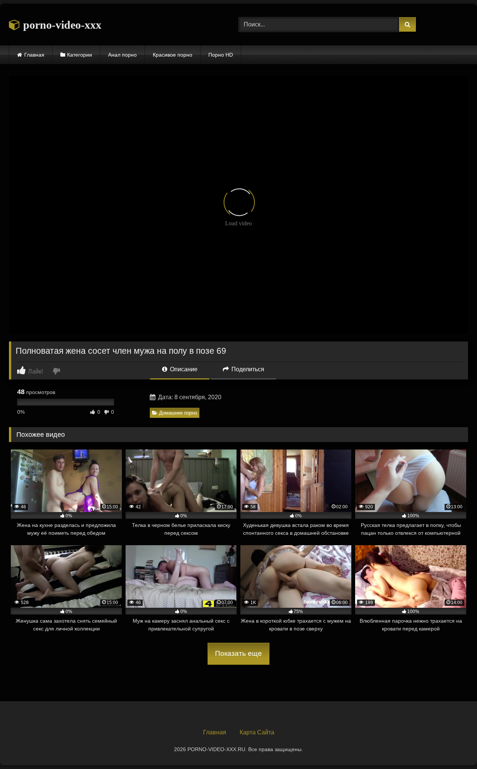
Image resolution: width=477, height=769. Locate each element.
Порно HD (220, 55)
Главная (34, 55)
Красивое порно (172, 55)
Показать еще (238, 653)
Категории (79, 55)
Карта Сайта (257, 732)
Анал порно (122, 55)
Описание (183, 369)
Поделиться (247, 369)
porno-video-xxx (60, 25)
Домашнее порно (178, 413)
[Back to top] (454, 747)
